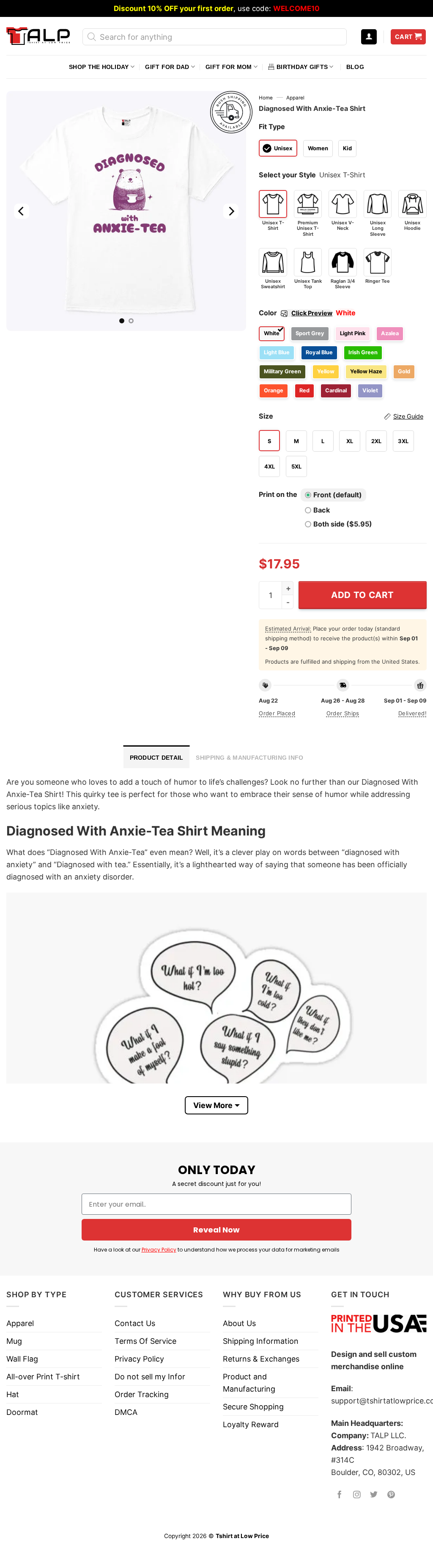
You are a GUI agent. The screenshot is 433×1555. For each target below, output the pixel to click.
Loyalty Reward (251, 1424)
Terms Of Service (145, 1341)
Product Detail (157, 757)
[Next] (230, 211)
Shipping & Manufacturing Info (249, 757)
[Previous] (22, 211)
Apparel (295, 98)
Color (295, 313)
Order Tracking (142, 1394)
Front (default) (337, 495)
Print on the (278, 494)
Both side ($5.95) (342, 524)
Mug (14, 1341)
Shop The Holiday (99, 66)
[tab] (156, 756)
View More (213, 1105)
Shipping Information (261, 1341)
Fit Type (272, 126)
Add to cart (362, 595)
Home (266, 98)
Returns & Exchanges (261, 1358)
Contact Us (135, 1323)
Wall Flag (22, 1358)
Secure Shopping (253, 1406)
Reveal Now (216, 1229)
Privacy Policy (159, 1249)
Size (341, 416)
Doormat (22, 1412)
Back (321, 510)
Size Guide (408, 416)
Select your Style (287, 175)
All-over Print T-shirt (43, 1376)
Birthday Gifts (302, 66)
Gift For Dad (167, 66)
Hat (12, 1394)
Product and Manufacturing (249, 1382)
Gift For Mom (229, 66)
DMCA (126, 1412)
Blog (355, 66)
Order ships (342, 713)
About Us (239, 1323)
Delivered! (412, 713)
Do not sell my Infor (150, 1376)
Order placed (277, 713)
